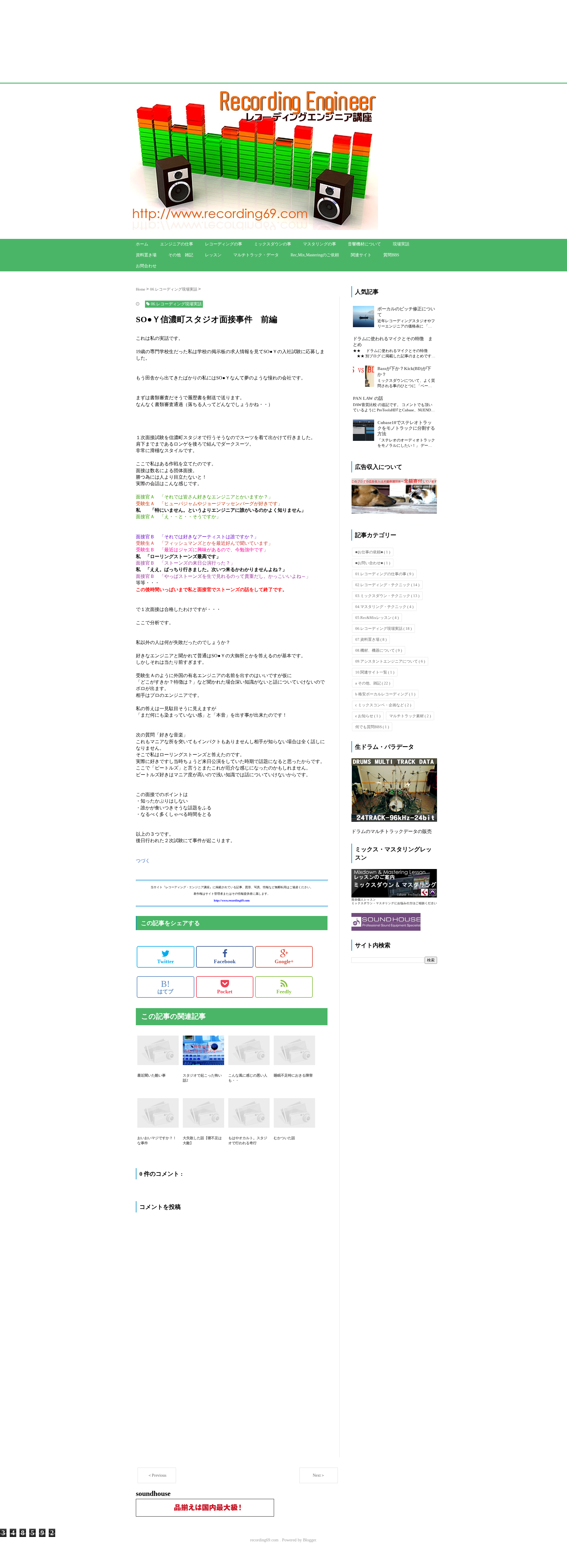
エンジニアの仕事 (176, 244)
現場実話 (401, 244)
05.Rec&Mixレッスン (377, 617)
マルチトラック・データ (256, 255)
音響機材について (364, 244)
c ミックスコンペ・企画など (383, 705)
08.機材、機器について (378, 650)
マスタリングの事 (319, 244)
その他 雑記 (180, 255)
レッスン (213, 255)
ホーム (142, 244)
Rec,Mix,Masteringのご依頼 (315, 255)
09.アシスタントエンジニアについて (390, 661)
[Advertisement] (177, 41)
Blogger (309, 1540)
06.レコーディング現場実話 (383, 628)
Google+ (284, 961)
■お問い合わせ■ (372, 563)
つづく (143, 860)
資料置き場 (146, 255)
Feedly (283, 992)
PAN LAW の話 (368, 398)
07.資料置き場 (371, 639)
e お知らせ (367, 716)
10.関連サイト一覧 (374, 672)
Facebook (225, 961)
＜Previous (157, 1475)
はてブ (165, 987)
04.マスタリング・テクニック (384, 606)
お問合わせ (146, 266)
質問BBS (391, 255)
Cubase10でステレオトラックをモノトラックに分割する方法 (406, 428)
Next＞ (319, 1475)
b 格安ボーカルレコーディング (385, 694)
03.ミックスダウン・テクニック (387, 596)
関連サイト (361, 255)
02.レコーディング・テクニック (387, 585)
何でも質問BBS (372, 727)
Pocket (224, 992)
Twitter (165, 961)
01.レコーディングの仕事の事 (384, 574)
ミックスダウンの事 (272, 244)
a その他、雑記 (372, 683)
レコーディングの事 (223, 244)
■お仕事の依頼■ (372, 552)
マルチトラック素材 (410, 716)
